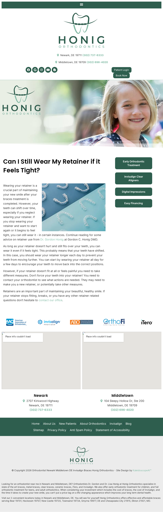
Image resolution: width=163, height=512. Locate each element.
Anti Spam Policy (81, 430)
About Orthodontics (93, 423)
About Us (49, 423)
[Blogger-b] (54, 70)
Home (35, 423)
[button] (81, 4)
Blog (128, 423)
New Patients (67, 423)
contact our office (50, 300)
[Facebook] (28, 70)
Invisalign (116, 423)
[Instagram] (41, 70)
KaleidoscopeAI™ (142, 470)
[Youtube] (48, 70)
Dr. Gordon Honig (52, 239)
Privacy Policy (57, 430)
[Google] (35, 70)
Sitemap (38, 430)
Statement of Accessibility (113, 430)
